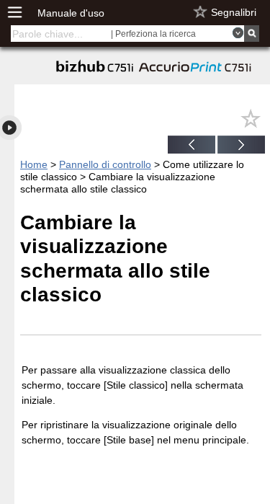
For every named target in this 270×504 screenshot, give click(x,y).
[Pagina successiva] (241, 146)
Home (34, 164)
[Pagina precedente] (191, 146)
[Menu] (22, 12)
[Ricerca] (251, 33)
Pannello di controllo (105, 164)
